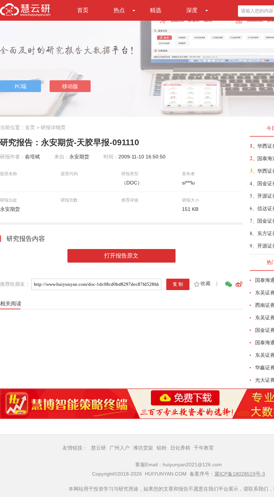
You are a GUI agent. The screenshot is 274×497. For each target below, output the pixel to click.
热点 (119, 10)
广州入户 (120, 448)
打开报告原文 (121, 256)
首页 (82, 10)
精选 (155, 10)
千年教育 (204, 448)
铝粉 (162, 448)
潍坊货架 (143, 448)
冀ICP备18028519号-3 (239, 474)
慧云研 (98, 448)
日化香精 (180, 448)
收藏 (205, 283)
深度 (192, 10)
